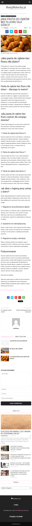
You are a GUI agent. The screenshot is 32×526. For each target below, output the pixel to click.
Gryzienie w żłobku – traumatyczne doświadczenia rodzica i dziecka (20, 448)
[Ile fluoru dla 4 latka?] (5, 350)
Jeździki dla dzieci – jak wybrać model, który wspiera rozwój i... (20, 463)
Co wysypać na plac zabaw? (6, 311)
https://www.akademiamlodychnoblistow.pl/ (12, 290)
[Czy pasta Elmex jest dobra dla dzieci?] (5, 358)
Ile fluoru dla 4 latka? (16, 349)
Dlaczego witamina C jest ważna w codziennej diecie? (15, 432)
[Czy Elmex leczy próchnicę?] (5, 343)
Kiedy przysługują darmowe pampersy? (23, 311)
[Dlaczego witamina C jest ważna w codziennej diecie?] (16, 421)
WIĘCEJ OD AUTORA (20, 336)
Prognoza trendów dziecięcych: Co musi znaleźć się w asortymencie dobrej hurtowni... (20, 456)
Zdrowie (2, 16)
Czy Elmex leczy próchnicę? (18, 341)
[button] (29, 2)
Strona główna (4, 13)
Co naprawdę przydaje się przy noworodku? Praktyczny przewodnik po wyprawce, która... (20, 473)
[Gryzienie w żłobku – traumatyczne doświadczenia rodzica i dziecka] (5, 448)
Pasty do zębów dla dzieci (11, 16)
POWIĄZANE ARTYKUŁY (7, 336)
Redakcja (6, 27)
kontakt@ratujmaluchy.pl (22, 510)
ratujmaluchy (4, 435)
